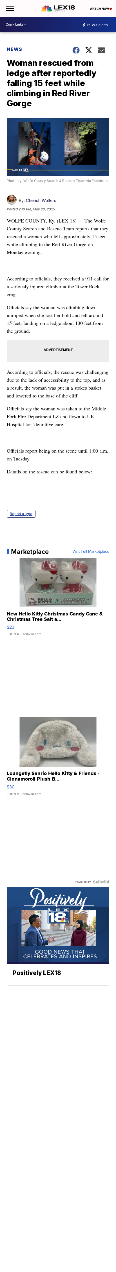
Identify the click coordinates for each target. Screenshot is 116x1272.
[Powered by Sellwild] (101, 882)
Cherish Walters (41, 200)
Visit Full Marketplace (90, 552)
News (14, 49)
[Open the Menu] (9, 8)
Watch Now (100, 8)
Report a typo (21, 514)
